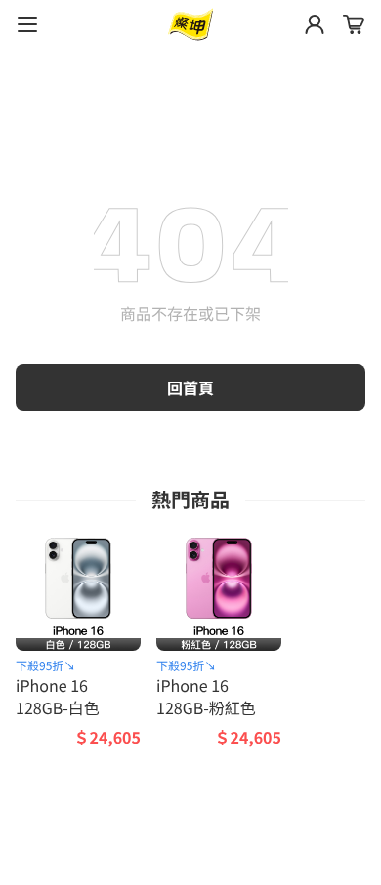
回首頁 (190, 387)
